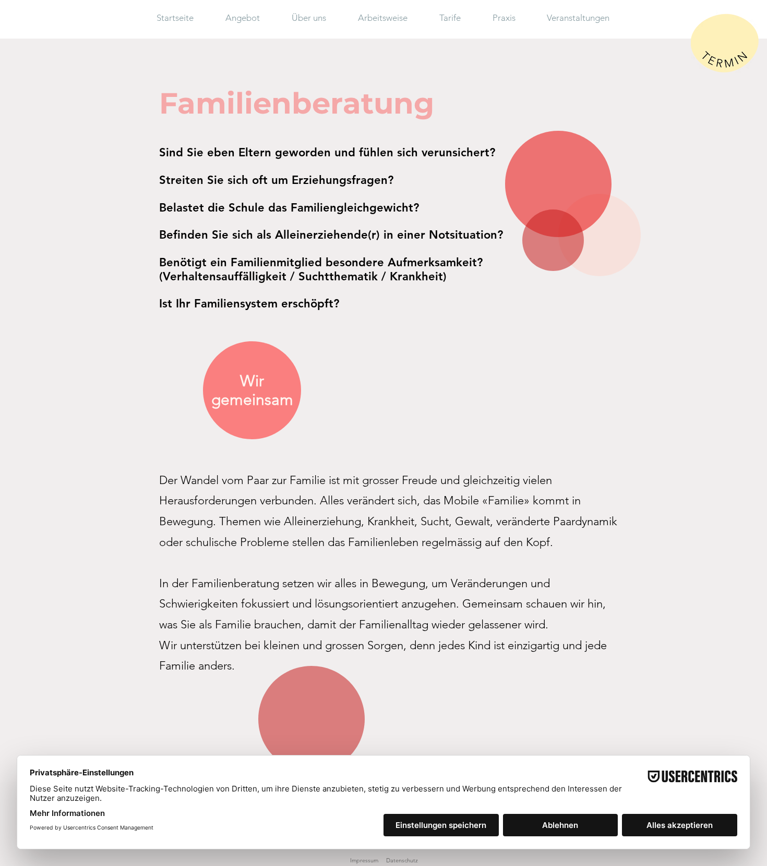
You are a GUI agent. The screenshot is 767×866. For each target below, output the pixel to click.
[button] (251, 17)
